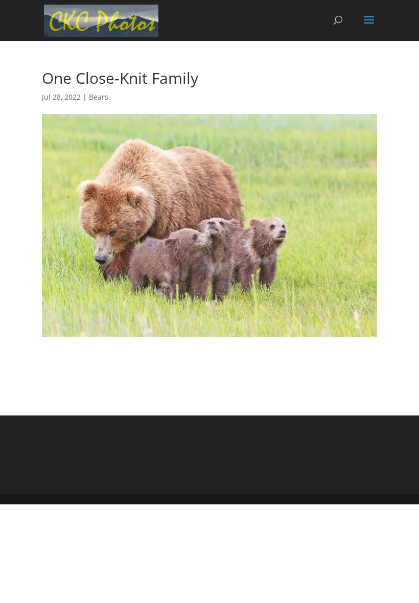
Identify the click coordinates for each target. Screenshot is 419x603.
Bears (98, 97)
